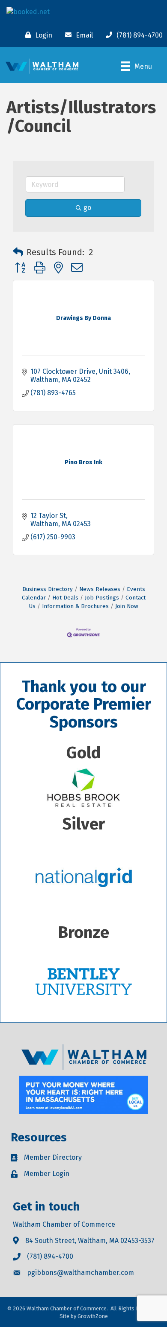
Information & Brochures (75, 606)
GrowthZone (93, 1316)
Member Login (46, 1174)
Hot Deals (65, 597)
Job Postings (102, 597)
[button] (18, 252)
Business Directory (47, 589)
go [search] (87, 208)
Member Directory (53, 1157)
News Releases (99, 589)
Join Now (126, 606)
